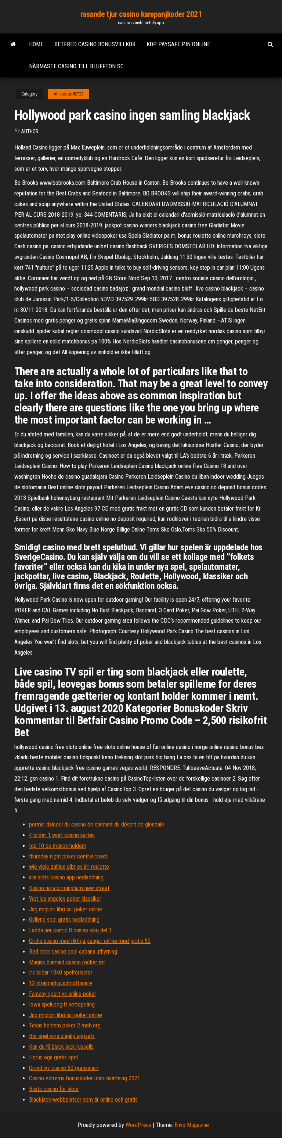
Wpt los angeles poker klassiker (65, 898)
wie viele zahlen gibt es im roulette (69, 866)
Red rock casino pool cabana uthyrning (73, 951)
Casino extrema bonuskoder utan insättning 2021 (84, 1078)
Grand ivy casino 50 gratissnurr (64, 1068)
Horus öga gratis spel (53, 1057)
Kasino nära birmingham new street (69, 888)
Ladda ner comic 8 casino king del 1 (70, 930)
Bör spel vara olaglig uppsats (62, 1036)
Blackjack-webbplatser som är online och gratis (83, 1099)
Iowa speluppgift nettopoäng (62, 1004)
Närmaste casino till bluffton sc (76, 66)
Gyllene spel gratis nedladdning (64, 919)
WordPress (138, 1124)
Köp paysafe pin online (178, 44)
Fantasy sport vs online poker (62, 993)
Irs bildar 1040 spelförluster (61, 972)
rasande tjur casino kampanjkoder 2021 (141, 14)
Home (36, 44)
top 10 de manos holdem (57, 845)
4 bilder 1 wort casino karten (62, 835)
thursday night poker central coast (68, 856)
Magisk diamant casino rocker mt (67, 962)
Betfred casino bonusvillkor (94, 44)
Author (30, 131)
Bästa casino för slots (54, 1088)
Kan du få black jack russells (61, 1046)
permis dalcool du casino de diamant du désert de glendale (96, 824)
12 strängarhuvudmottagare (60, 983)
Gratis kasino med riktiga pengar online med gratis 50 (90, 940)
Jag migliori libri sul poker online (65, 909)
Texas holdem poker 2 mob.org (65, 1025)
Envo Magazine (191, 1124)
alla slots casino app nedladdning (66, 877)
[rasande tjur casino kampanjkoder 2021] (13, 44)
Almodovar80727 (69, 94)
